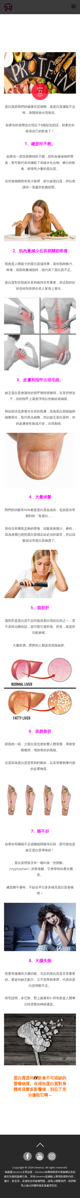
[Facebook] (28, 1156)
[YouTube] (40, 1156)
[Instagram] (53, 1156)
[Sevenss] (8, 9)
